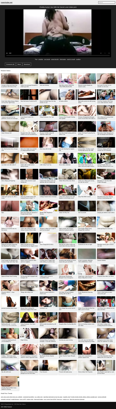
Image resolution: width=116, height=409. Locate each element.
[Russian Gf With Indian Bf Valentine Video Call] (48, 126)
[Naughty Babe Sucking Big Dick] (68, 317)
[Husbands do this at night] (87, 238)
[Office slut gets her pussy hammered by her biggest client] (29, 238)
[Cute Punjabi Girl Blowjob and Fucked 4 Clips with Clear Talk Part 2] (10, 254)
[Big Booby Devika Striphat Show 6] (48, 349)
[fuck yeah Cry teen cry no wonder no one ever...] (106, 78)
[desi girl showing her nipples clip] (68, 142)
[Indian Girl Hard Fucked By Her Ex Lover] (87, 126)
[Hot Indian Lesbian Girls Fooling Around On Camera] (106, 317)
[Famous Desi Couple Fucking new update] (68, 110)
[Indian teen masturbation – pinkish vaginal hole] (87, 349)
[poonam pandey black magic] (10, 301)
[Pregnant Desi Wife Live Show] (106, 269)
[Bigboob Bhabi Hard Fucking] (10, 269)
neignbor (40, 59)
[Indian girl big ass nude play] (106, 222)
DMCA (5, 406)
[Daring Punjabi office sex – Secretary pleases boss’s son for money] (106, 158)
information (63, 59)
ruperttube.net (6, 2)
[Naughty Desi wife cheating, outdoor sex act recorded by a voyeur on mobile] (29, 126)
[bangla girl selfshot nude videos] (106, 206)
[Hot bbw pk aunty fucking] (68, 333)
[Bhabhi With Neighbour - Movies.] (48, 206)
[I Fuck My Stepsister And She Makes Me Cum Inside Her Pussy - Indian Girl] (106, 349)
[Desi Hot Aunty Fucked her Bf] (29, 94)
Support (10, 406)
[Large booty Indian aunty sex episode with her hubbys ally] (48, 174)
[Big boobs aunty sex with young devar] (87, 94)
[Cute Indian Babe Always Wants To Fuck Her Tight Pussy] (10, 94)
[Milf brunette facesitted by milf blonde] (48, 317)
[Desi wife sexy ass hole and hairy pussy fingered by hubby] (87, 333)
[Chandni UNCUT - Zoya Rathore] (10, 285)
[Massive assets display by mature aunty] (87, 78)
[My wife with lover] (10, 365)
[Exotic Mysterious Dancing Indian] (87, 285)
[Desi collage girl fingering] (10, 174)
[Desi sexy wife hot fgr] (48, 142)
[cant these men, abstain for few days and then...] (106, 301)
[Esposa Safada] (106, 254)
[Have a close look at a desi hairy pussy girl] (106, 285)
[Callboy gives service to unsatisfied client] (48, 269)
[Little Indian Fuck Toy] (48, 158)
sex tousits (47, 59)
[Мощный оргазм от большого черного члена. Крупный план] (29, 349)
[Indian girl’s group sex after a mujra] (10, 190)
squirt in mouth (71, 59)
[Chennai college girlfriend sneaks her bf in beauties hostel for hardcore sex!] (106, 142)
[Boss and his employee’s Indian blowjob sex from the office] (29, 365)
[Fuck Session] (48, 365)
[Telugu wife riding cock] (29, 285)
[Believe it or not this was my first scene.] (10, 222)
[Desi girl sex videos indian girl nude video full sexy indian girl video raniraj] (68, 238)
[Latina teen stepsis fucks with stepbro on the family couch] (68, 190)
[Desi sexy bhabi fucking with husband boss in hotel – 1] (29, 190)
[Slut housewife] (87, 206)
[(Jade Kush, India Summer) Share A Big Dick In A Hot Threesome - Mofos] (87, 269)
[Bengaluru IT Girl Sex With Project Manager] (106, 174)
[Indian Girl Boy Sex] (68, 206)
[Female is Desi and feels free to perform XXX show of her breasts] (10, 78)
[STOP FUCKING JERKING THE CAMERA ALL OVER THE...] (87, 254)
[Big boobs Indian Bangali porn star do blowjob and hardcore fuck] (106, 126)
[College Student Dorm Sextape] (48, 190)
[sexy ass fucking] (48, 78)
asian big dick (55, 59)
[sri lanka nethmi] (68, 94)
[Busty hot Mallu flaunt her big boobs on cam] (48, 94)
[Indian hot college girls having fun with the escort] (87, 174)
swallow (78, 59)
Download (27, 64)
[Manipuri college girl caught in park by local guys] (48, 222)
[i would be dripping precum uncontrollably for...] (10, 333)
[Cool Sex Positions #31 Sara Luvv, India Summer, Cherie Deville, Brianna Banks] (106, 94)
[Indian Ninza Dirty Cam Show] (68, 174)
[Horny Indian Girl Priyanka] (87, 365)
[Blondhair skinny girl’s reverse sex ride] (106, 238)
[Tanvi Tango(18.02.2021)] (48, 238)
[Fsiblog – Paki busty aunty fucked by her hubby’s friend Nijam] (10, 349)
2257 (2, 406)
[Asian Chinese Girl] (10, 126)
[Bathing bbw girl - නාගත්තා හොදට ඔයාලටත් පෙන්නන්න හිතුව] (10, 317)
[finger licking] (29, 333)
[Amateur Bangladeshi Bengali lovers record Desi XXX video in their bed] (87, 110)
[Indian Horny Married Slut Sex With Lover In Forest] (87, 301)
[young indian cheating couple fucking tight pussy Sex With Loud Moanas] (87, 142)
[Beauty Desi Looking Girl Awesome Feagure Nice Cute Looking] (29, 301)
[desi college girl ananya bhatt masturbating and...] (106, 110)
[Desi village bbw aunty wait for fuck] (68, 301)
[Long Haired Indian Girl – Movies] (29, 110)
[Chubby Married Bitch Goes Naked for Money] (10, 381)
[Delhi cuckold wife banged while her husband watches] (68, 222)
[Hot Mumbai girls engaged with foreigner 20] (29, 269)
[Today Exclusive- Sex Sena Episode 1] (29, 317)
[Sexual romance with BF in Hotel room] (48, 285)
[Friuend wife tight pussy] (68, 365)
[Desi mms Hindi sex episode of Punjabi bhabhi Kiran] (29, 206)
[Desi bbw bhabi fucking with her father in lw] (68, 126)
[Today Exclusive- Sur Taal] (48, 110)
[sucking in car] (48, 301)
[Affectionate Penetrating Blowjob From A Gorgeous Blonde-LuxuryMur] (68, 269)
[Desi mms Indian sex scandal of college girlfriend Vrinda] (29, 142)
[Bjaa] (10, 206)
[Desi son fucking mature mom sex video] (87, 317)
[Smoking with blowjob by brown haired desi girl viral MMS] (68, 254)
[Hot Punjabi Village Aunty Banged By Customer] (87, 222)
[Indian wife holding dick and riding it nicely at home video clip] (29, 222)
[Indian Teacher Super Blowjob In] (68, 349)
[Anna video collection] (68, 158)
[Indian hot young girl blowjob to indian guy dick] (29, 78)
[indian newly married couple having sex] (29, 174)
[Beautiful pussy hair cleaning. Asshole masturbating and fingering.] (106, 190)
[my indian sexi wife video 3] (10, 158)
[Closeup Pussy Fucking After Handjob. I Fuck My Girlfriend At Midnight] (48, 333)
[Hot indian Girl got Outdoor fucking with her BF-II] (68, 285)
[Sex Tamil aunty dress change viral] (10, 142)
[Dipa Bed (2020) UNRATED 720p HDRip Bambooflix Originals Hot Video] (68, 78)
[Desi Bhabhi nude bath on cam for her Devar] (106, 365)
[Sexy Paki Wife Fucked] (87, 190)
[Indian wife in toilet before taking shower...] (29, 158)
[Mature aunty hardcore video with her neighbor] (29, 254)
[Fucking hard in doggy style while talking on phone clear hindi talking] (48, 254)
